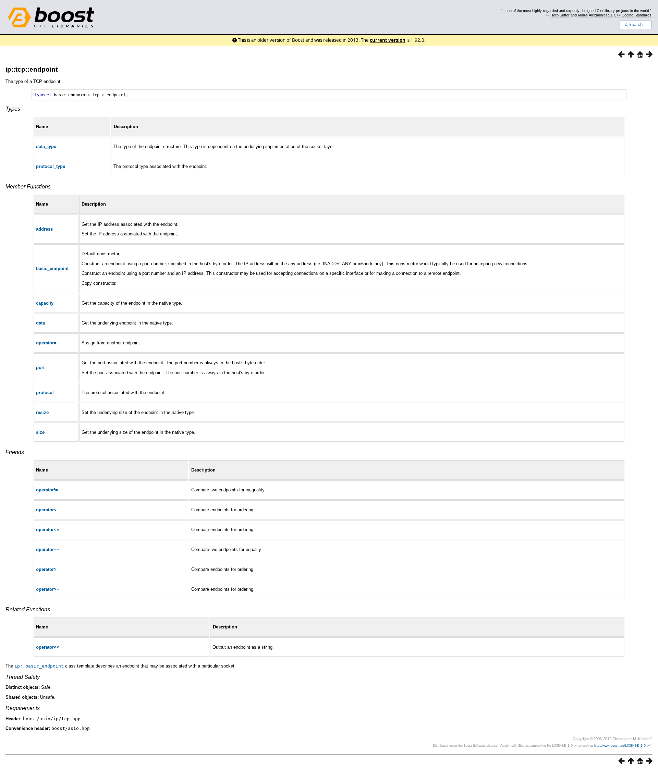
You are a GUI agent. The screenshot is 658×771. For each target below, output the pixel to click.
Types (12, 109)
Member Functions (28, 186)
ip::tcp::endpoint (31, 69)
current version (387, 40)
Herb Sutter (560, 15)
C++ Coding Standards (632, 15)
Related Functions (27, 609)
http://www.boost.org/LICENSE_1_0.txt (622, 745)
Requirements (22, 708)
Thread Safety (22, 677)
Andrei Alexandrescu (594, 15)
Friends (14, 452)
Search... (638, 24)
